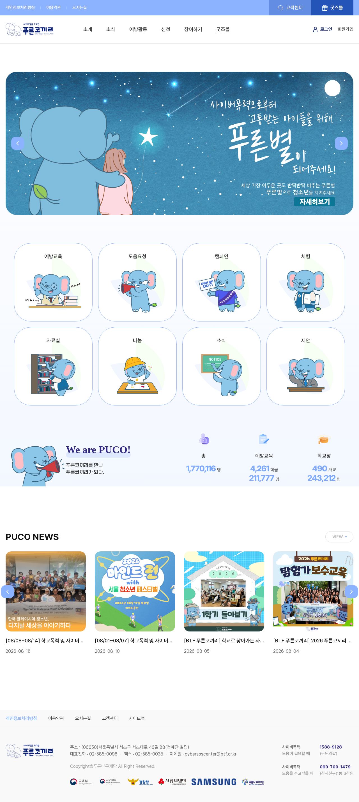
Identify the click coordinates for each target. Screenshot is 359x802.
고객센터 (294, 7)
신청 (165, 29)
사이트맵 (137, 718)
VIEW (337, 536)
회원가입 (345, 29)
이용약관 (53, 7)
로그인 (326, 29)
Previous (17, 143)
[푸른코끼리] (29, 29)
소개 (87, 29)
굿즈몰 (336, 7)
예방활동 (138, 29)
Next (341, 143)
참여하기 (193, 29)
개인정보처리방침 (20, 7)
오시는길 (79, 7)
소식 (110, 29)
